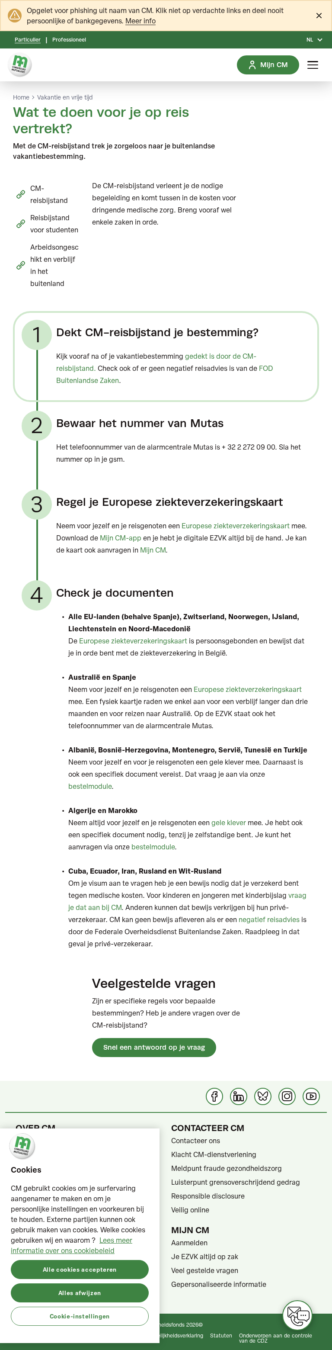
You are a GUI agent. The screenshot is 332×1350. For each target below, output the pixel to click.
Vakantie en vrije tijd (65, 97)
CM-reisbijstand (49, 194)
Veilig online (190, 1210)
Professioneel (69, 39)
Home (21, 97)
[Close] (319, 15)
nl (309, 40)
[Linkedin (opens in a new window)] (238, 1096)
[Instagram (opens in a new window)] (287, 1096)
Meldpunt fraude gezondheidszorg (226, 1168)
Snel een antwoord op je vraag (154, 1047)
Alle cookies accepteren (80, 1269)
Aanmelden (189, 1242)
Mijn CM (153, 550)
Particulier (28, 39)
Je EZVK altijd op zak (204, 1256)
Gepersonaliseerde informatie (218, 1284)
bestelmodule (90, 786)
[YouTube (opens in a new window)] (311, 1096)
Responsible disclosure (208, 1196)
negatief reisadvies (269, 919)
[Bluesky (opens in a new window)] (262, 1096)
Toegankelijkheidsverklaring (170, 1335)
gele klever (228, 822)
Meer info (140, 21)
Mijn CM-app (120, 538)
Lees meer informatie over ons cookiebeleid (71, 1245)
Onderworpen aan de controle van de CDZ (275, 1338)
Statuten (221, 1335)
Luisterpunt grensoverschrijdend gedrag (235, 1182)
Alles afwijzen (79, 1293)
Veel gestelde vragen (204, 1270)
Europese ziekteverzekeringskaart (236, 525)
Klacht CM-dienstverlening (213, 1154)
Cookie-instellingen (80, 1316)
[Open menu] (312, 65)
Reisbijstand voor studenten (54, 224)
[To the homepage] (20, 65)
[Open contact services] (297, 1315)
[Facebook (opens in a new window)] (214, 1096)
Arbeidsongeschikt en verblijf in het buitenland (54, 265)
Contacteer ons (195, 1140)
